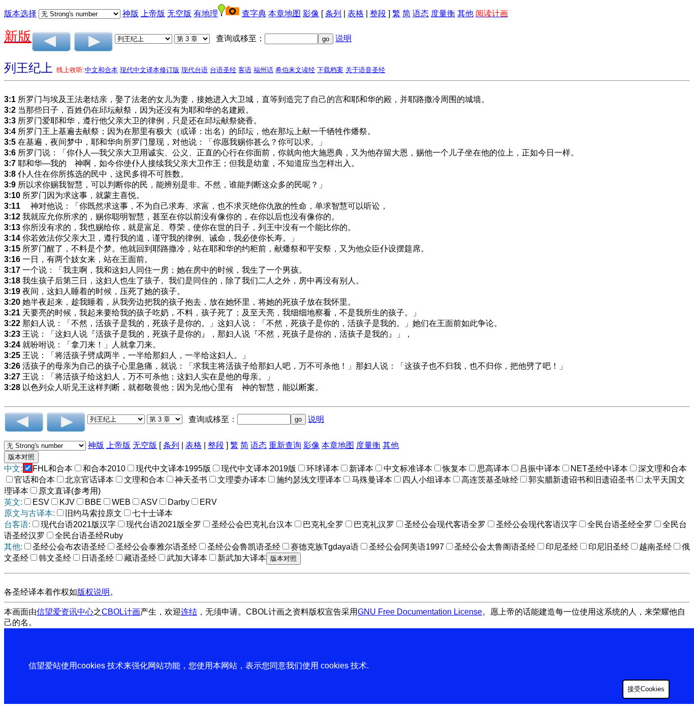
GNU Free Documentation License (420, 611)
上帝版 (153, 13)
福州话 (263, 70)
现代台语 (194, 70)
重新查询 (285, 445)
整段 (378, 13)
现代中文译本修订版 (149, 70)
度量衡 (443, 13)
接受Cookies (646, 689)
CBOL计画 (121, 611)
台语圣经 (223, 70)
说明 (343, 38)
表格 (356, 13)
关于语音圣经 (365, 70)
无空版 (179, 13)
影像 (311, 13)
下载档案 (330, 70)
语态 (421, 13)
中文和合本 (101, 70)
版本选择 (20, 13)
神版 (130, 13)
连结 (189, 611)
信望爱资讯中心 (65, 611)
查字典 (254, 13)
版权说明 (93, 592)
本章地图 (284, 13)
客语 (244, 70)
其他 (465, 13)
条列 (333, 13)
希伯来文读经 (295, 70)
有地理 (206, 13)
